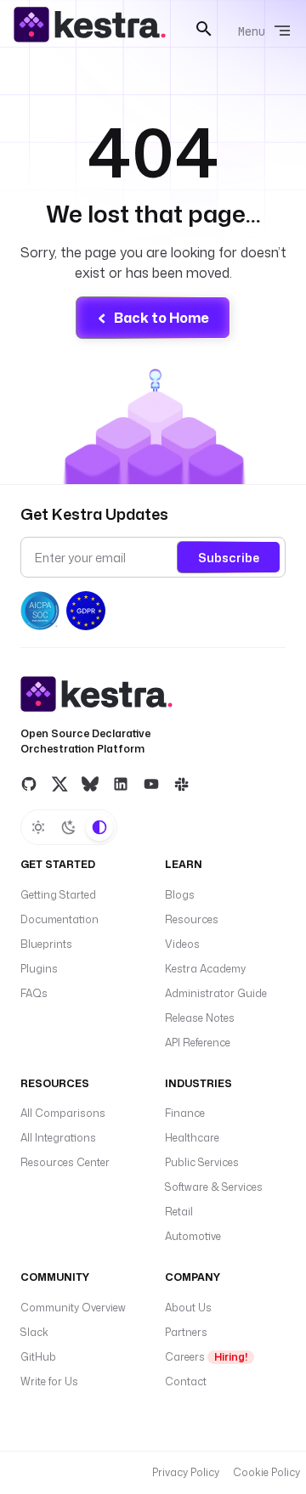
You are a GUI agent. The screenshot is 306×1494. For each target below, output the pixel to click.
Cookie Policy (266, 1472)
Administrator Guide (216, 993)
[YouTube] (151, 783)
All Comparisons (62, 1113)
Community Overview (73, 1307)
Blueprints (46, 944)
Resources (191, 919)
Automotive (193, 1236)
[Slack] (181, 783)
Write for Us (49, 1381)
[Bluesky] (90, 783)
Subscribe (228, 558)
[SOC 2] (40, 610)
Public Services (202, 1162)
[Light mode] (38, 827)
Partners (186, 1332)
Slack (34, 1332)
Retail (179, 1211)
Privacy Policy (185, 1472)
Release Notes (200, 1018)
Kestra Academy (205, 968)
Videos (182, 944)
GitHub (38, 1357)
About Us (188, 1307)
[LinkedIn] (120, 783)
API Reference (197, 1042)
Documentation (59, 919)
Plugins (39, 968)
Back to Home (161, 317)
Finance (185, 1113)
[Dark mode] (68, 827)
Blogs (180, 895)
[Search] (204, 29)
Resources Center (65, 1162)
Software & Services (214, 1187)
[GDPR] (85, 610)
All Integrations (58, 1137)
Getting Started (58, 895)
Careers (206, 1357)
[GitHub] (28, 783)
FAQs (34, 993)
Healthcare (192, 1137)
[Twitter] (59, 783)
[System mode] (99, 827)
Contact (186, 1381)
